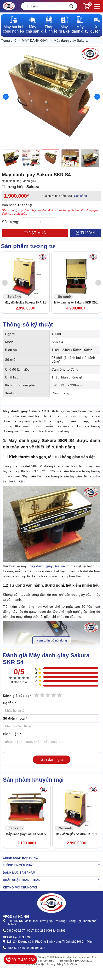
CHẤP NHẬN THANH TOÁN (21, 880)
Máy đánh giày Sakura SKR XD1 (76, 302)
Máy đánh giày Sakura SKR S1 (25, 302)
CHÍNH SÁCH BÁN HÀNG (20, 857)
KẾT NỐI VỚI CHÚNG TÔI (20, 887)
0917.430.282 (23, 960)
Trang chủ (8, 40)
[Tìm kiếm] (71, 6)
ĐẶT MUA (37, 233)
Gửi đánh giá (51, 759)
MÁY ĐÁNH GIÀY (35, 40)
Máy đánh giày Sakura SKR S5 (26, 834)
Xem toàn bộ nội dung (51, 640)
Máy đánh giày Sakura (71, 40)
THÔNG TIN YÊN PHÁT (18, 865)
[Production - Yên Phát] (9, 6)
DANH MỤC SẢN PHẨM (19, 872)
